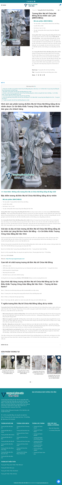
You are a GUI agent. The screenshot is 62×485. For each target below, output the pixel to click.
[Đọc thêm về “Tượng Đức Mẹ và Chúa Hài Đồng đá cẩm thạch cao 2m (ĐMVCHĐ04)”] (58, 357)
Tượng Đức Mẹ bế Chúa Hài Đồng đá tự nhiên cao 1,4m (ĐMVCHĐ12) (39, 373)
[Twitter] (29, 1)
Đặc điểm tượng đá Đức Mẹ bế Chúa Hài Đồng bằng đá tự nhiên (16, 91)
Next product (60, 10)
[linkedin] (33, 1)
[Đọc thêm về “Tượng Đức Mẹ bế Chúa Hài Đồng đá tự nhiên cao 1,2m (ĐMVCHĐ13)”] (13, 357)
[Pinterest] (31, 1)
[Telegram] (35, 1)
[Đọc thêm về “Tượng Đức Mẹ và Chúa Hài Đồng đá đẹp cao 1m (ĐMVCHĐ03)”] (28, 357)
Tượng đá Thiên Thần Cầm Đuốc (9, 470)
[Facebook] (27, 1)
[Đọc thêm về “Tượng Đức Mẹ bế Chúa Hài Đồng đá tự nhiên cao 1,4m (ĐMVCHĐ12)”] (43, 357)
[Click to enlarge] (3, 43)
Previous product (57, 10)
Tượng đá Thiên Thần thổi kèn (9, 473)
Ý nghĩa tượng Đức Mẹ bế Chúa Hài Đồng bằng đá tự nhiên (15, 100)
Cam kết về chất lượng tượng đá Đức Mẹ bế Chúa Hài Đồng (16, 95)
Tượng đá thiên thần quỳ (7, 467)
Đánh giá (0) (4, 344)
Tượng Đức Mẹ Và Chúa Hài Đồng (46, 10)
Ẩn (34, 86)
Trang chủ (34, 10)
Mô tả (3, 82)
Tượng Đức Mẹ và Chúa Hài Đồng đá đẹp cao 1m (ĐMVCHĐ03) (23, 372)
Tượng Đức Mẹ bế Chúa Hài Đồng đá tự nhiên (46, 72)
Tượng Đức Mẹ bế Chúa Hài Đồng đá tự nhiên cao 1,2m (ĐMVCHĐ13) (8, 372)
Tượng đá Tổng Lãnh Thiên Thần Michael (12, 464)
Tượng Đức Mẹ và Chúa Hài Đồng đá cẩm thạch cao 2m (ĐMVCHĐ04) (54, 377)
